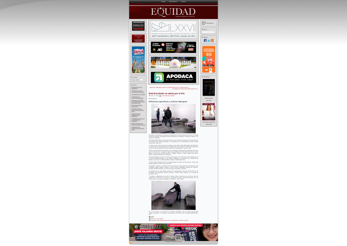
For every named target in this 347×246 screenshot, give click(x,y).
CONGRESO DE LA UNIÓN (138, 94)
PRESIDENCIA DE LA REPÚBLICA (136, 88)
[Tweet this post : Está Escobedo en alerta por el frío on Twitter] (151, 217)
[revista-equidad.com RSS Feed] (131, 242)
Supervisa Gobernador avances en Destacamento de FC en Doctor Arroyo (169, 87)
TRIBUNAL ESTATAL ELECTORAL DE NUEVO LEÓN (137, 110)
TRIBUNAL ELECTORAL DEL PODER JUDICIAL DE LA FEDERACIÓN (138, 102)
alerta (158, 220)
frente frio (186, 220)
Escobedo (160, 218)
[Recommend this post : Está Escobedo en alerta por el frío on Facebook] (149, 217)
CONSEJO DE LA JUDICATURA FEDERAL (137, 97)
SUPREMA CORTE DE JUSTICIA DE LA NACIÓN (137, 91)
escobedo (181, 220)
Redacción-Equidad (169, 95)
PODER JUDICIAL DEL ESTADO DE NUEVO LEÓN (138, 124)
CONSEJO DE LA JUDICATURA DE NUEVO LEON (137, 128)
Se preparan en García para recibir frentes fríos (185, 88)
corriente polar (174, 220)
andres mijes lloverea (165, 220)
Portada (163, 1)
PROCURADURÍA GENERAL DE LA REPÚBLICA (135, 115)
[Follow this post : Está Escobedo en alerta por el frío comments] (153, 217)
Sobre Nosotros (173, 1)
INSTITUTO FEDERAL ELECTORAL (136, 106)
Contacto (183, 1)
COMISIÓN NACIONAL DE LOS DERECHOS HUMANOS (138, 120)
